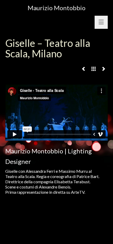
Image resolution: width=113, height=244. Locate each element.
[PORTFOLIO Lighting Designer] (93, 68)
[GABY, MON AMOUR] (103, 68)
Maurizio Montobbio (56, 8)
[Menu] (101, 22)
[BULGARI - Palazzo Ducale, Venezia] (83, 68)
